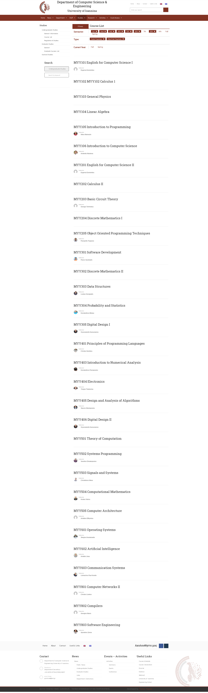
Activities (102, 18)
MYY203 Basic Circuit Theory (96, 199)
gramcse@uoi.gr (49, 678)
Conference (113, 672)
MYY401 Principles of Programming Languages (109, 343)
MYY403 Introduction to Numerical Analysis (107, 362)
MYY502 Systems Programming (98, 454)
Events (111, 668)
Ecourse (141, 668)
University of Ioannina (146, 678)
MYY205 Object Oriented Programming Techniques (112, 233)
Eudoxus (141, 671)
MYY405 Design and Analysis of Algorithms (107, 400)
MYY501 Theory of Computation (98, 438)
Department (60, 18)
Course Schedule (144, 661)
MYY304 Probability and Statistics (99, 305)
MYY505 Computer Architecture (98, 511)
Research (91, 18)
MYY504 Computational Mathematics (102, 492)
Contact (145, 4)
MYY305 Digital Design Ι (92, 324)
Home (132, 4)
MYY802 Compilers (88, 606)
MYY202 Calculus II (88, 184)
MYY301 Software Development (97, 252)
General (46, 47)
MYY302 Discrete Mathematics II (98, 271)
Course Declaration (145, 665)
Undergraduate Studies (50, 30)
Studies (80, 18)
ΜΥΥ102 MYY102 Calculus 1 (94, 81)
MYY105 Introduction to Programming (102, 127)
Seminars (112, 665)
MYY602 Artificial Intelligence (97, 549)
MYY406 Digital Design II (92, 419)
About (138, 4)
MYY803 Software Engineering (97, 625)
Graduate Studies (47, 44)
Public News (81, 665)
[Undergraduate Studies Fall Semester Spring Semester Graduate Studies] (56, 68)
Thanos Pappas (145, 688)
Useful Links (153, 4)
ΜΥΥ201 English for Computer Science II (104, 165)
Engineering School (145, 682)
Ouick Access (115, 18)
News (49, 18)
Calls (78, 675)
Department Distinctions (85, 679)
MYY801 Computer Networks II (97, 587)
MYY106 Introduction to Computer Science (105, 146)
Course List (48, 37)
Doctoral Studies (47, 54)
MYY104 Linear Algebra (91, 112)
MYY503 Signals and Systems (96, 473)
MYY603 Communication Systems (99, 568)
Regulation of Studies (51, 40)
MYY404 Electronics (89, 381)
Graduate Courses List (51, 51)
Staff (71, 18)
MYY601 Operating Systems (95, 530)
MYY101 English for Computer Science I (103, 62)
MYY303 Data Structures (92, 286)
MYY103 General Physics (92, 96)
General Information (51, 33)
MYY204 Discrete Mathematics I (98, 218)
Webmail (142, 675)
